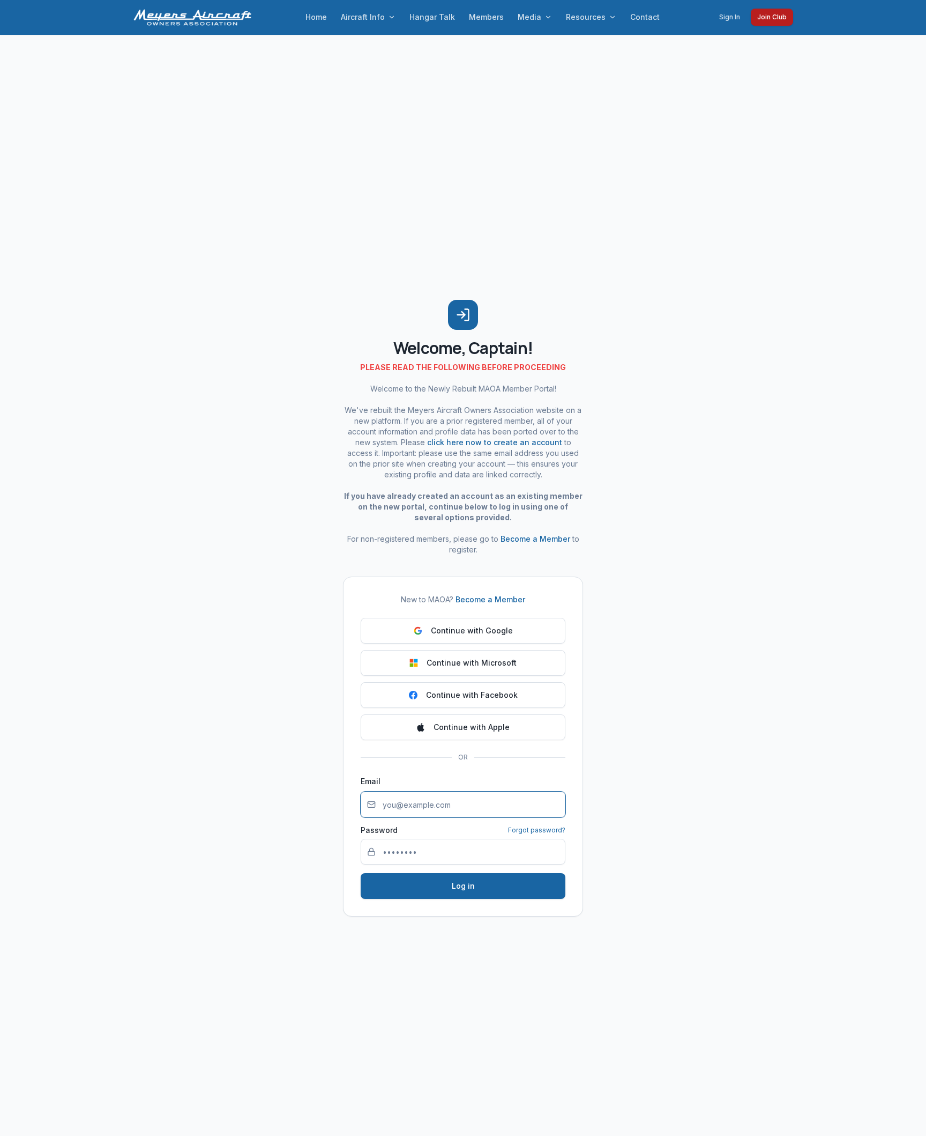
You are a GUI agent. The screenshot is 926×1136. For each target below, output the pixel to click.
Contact (645, 16)
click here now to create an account (494, 442)
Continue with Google (472, 630)
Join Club (772, 17)
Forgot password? (536, 830)
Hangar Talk (432, 16)
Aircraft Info (363, 16)
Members (486, 16)
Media (529, 16)
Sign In (729, 17)
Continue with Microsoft (472, 662)
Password (379, 830)
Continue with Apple (472, 727)
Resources (586, 16)
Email (370, 781)
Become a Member (535, 538)
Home (316, 16)
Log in (463, 885)
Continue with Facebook (472, 694)
